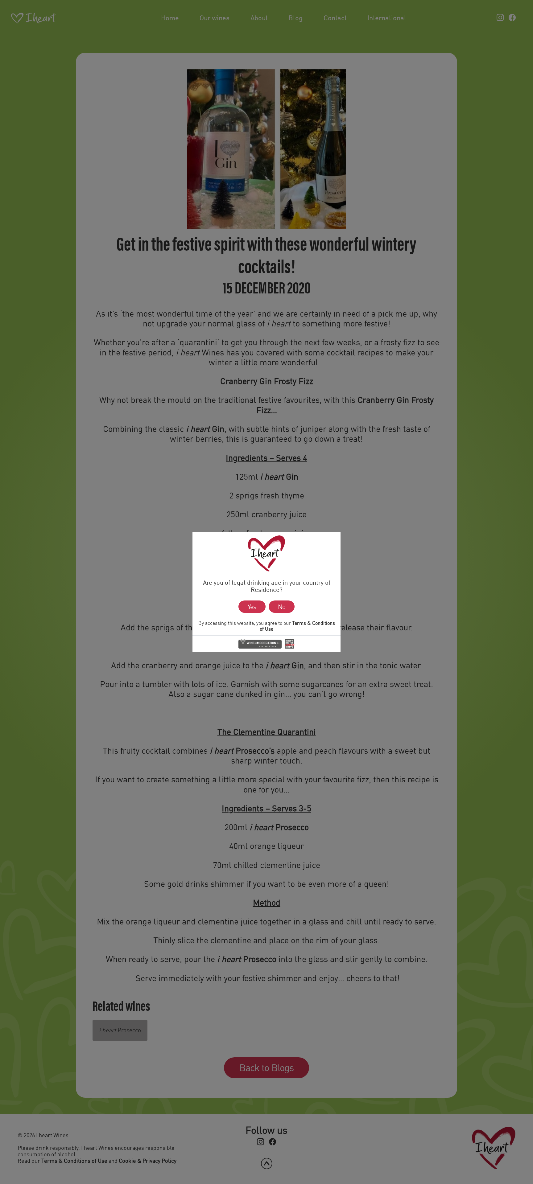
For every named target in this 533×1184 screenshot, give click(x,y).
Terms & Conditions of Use (297, 626)
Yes (252, 607)
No (281, 607)
